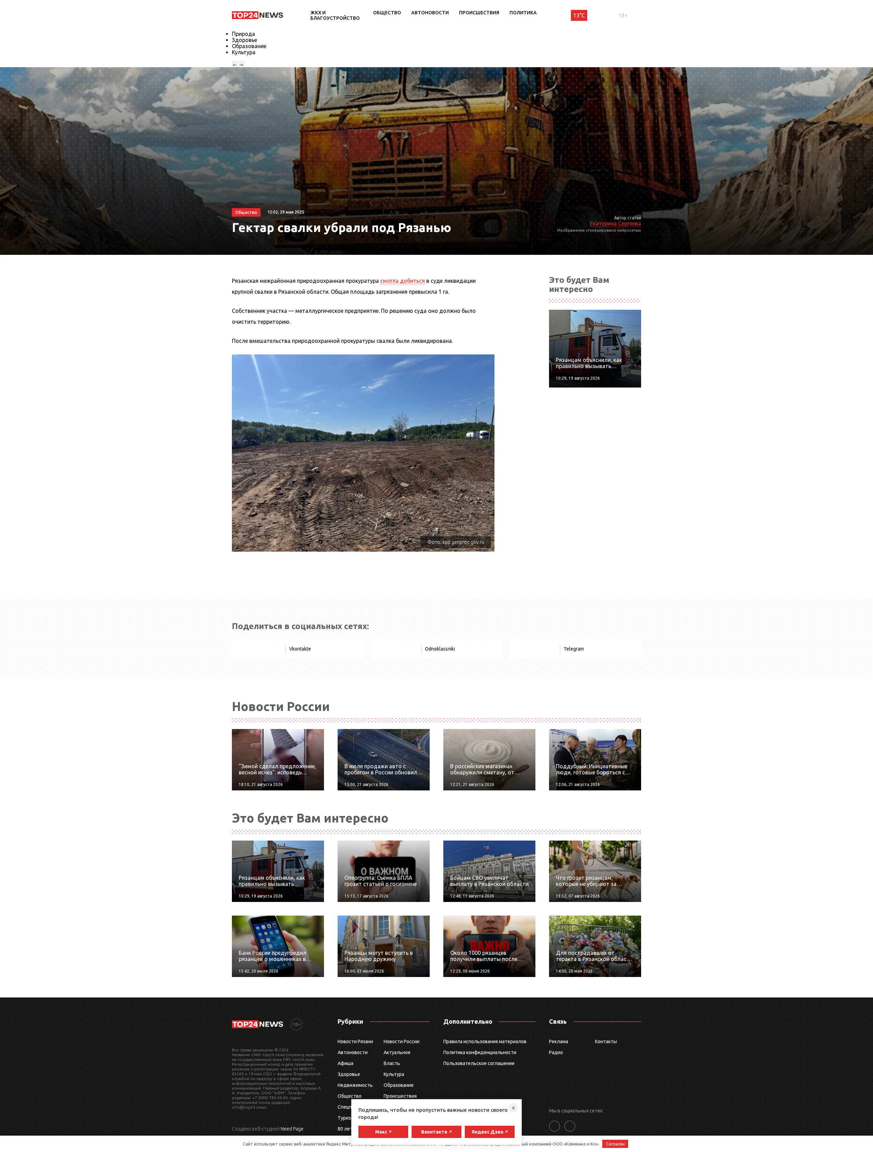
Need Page (292, 1129)
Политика (523, 12)
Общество (387, 12)
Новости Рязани (355, 1041)
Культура (243, 52)
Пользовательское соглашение (479, 1063)
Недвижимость (355, 1085)
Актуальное (397, 1052)
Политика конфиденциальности (479, 1052)
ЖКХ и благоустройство (335, 15)
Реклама (558, 1041)
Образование (249, 46)
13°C (579, 15)
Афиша (345, 1063)
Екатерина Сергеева (615, 223)
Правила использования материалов (485, 1041)
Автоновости (430, 12)
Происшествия (479, 12)
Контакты (606, 1041)
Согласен (615, 1143)
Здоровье (244, 40)
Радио (556, 1052)
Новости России (401, 1041)
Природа (243, 34)
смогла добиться (402, 281)
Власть (392, 1063)
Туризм (346, 1118)
